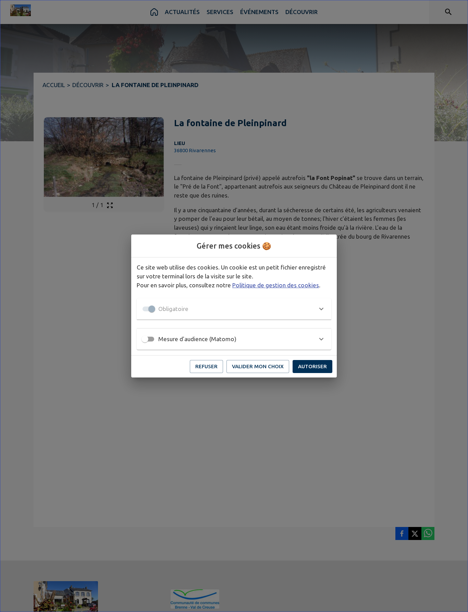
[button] (234, 309)
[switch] (144, 339)
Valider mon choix (258, 366)
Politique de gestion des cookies (275, 285)
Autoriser (312, 366)
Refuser (206, 366)
